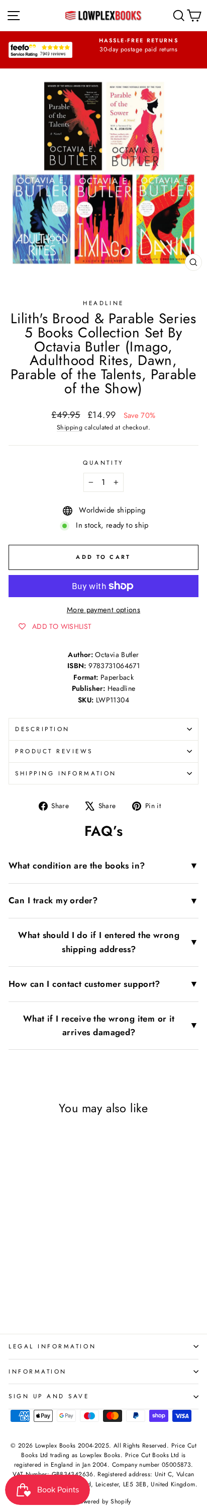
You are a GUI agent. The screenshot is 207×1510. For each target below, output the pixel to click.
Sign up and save (49, 1396)
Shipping (69, 427)
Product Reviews (54, 751)
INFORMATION (38, 1371)
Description (42, 729)
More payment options (103, 609)
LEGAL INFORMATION (52, 1346)
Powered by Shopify (103, 1501)
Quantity (103, 462)
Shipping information (66, 773)
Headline (103, 303)
